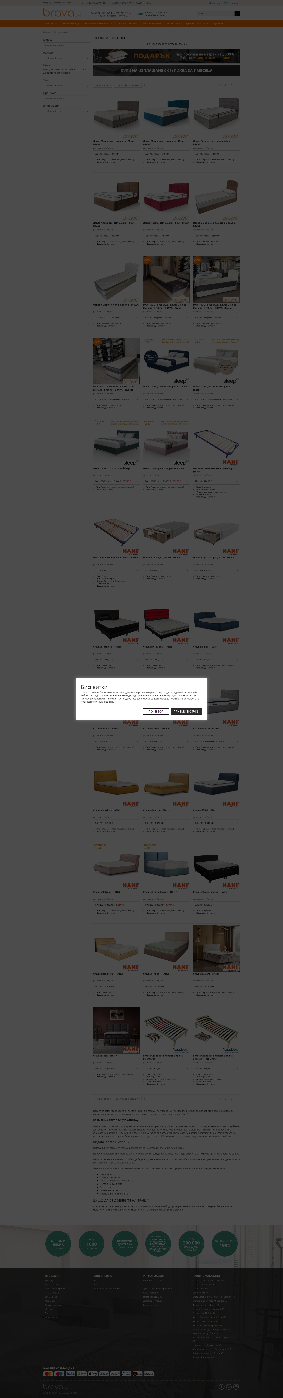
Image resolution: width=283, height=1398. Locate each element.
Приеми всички (186, 711)
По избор (155, 711)
